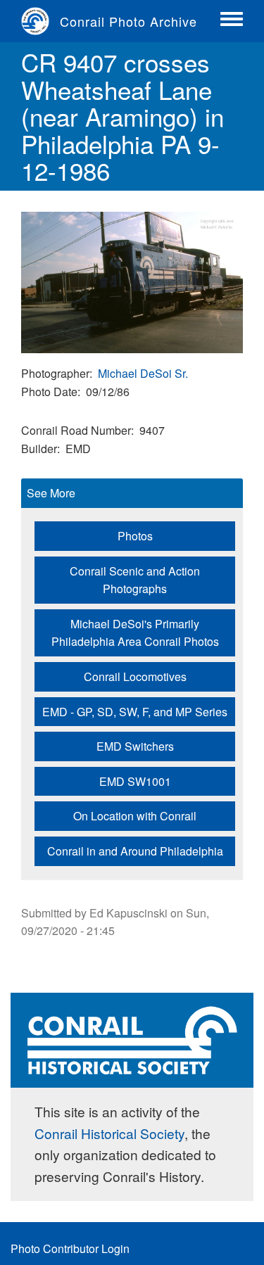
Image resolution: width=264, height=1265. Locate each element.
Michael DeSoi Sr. (143, 373)
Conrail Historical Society (109, 1133)
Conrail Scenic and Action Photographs (135, 580)
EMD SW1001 (135, 781)
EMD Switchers (135, 746)
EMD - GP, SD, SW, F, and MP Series (134, 712)
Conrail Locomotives (135, 676)
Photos (135, 536)
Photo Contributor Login (70, 1248)
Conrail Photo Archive (128, 21)
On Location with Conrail (134, 816)
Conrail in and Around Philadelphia (135, 851)
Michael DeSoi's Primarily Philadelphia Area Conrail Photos (135, 633)
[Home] (40, 21)
